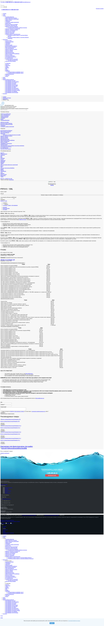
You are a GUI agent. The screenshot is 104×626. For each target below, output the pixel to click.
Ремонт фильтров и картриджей (12, 19)
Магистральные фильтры (10, 47)
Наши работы (7, 493)
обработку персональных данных (17, 411)
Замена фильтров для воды (11, 17)
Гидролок (7, 75)
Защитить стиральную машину (11, 29)
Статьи (6, 492)
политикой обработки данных (74, 620)
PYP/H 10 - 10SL (3, 178)
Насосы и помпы (8, 54)
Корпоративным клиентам (8, 79)
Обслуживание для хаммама (11, 91)
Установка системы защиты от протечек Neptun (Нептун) (19, 557)
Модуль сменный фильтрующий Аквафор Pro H (10, 427)
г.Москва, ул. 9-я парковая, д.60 (7, 259)
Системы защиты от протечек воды (12, 34)
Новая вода (7, 65)
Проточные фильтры (9, 48)
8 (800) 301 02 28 (22, 219)
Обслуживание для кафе (10, 80)
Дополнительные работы (5, 347)
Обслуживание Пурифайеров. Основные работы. (10, 326)
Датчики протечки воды (13, 60)
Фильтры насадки (9, 51)
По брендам (7, 63)
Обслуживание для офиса (10, 87)
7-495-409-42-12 (52, 473)
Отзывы (6, 488)
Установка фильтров (9, 16)
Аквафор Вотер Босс (9, 74)
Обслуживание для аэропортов (11, 88)
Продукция (5, 39)
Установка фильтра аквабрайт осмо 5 (15, 72)
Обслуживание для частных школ (12, 89)
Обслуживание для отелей (10, 82)
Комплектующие (8, 45)
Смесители (7, 43)
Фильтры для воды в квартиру (11, 26)
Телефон (2, 404)
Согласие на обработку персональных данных (10, 521)
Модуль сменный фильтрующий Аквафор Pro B (10, 434)
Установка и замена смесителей (12, 22)
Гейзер (6, 66)
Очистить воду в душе (10, 32)
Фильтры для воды (7, 97)
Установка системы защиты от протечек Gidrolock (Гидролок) (21, 558)
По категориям (8, 40)
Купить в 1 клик (3, 200)
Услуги (4, 15)
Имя (1, 402)
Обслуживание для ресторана (11, 85)
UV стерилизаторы (9, 57)
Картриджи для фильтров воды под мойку (16, 446)
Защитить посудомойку (10, 30)
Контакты (5, 93)
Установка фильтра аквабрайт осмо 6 (15, 73)
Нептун (6, 76)
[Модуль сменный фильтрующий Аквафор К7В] (10, 419)
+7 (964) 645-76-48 (17, 2)
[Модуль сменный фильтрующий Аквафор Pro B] (10, 432)
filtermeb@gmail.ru (29, 373)
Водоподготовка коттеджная (11, 24)
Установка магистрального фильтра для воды (17, 27)
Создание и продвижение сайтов (29, 515)
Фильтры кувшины (9, 50)
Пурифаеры (7, 21)
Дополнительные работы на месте (7, 298)
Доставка (2, 2)
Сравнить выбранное (4, 453)
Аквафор (7, 67)
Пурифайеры (8, 42)
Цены (4, 77)
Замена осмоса (8, 20)
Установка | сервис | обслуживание (10, 205)
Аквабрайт (7, 70)
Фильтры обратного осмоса (11, 49)
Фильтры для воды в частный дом (12, 28)
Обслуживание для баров (10, 83)
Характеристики (6, 208)
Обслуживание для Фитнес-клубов (12, 90)
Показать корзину (100, 8)
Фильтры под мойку (9, 41)
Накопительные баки (9, 52)
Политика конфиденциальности (7, 520)
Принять (52, 623)
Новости (6, 489)
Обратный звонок (8, 487)
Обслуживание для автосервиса (12, 81)
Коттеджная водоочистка (10, 56)
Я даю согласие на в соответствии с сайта (25, 411)
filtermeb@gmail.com (26, 2)
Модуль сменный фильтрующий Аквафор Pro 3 (10, 440)
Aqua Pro (7, 64)
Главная (4, 13)
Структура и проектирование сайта (51, 515)
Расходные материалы (10, 55)
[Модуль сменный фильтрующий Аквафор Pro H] (10, 425)
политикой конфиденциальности (38, 411)
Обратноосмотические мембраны (12, 53)
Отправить (3, 412)
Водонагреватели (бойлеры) (11, 46)
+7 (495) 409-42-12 (9, 2)
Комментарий (3, 406)
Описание (5, 207)
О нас (4, 14)
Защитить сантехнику (9, 33)
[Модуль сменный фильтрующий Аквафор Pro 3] (10, 438)
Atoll (6, 68)
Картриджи (5, 98)
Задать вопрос (8, 490)
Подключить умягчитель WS (11, 25)
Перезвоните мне (52, 475)
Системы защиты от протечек (11, 59)
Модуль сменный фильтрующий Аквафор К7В (10, 421)
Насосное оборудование (10, 61)
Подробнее (3, 484)
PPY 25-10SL (9, 178)
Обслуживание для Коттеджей (11, 92)
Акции (4, 78)
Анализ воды (8, 23)
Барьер (6, 69)
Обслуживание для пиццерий (11, 86)
